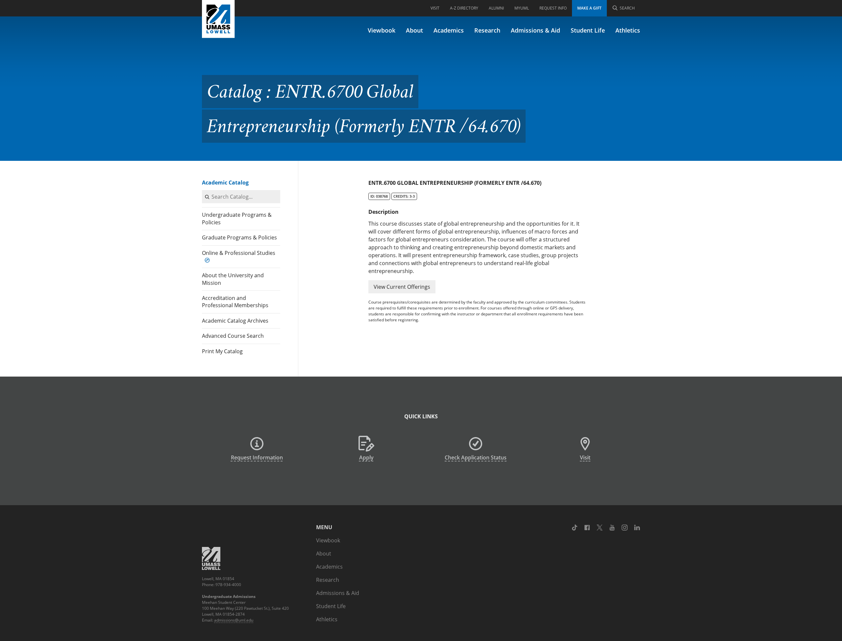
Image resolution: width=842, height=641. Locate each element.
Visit (435, 8)
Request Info (553, 8)
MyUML (521, 8)
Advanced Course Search (233, 335)
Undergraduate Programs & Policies (237, 218)
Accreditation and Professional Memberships (235, 301)
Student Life (588, 30)
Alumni (496, 8)
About (414, 30)
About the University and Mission (233, 279)
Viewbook (381, 30)
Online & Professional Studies (238, 253)
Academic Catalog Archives (235, 320)
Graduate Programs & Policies (239, 237)
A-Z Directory (464, 8)
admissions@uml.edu (233, 620)
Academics (448, 30)
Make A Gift (589, 8)
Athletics (627, 30)
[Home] (218, 19)
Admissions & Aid (535, 30)
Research (487, 30)
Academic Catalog (225, 182)
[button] (401, 286)
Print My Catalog (222, 351)
